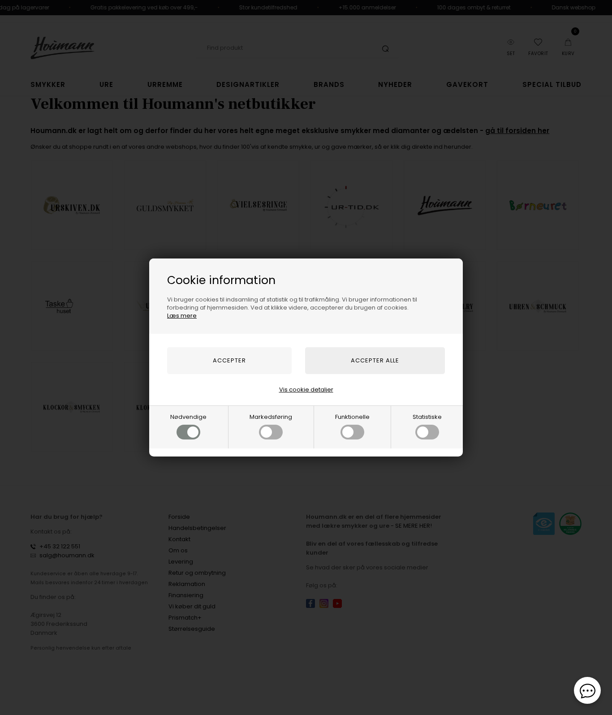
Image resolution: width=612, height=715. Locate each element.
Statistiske (427, 417)
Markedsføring (271, 417)
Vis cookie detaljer (306, 389)
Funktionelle (352, 417)
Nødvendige (188, 417)
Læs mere (182, 315)
